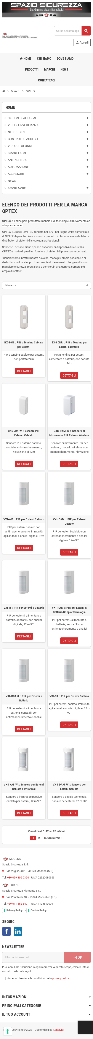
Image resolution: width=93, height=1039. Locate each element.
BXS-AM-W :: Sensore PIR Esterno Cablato (24, 433)
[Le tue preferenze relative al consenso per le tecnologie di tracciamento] (7, 1031)
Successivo (53, 838)
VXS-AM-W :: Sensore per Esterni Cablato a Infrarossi (24, 787)
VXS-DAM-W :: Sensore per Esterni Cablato (69, 787)
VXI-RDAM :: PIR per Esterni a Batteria (24, 698)
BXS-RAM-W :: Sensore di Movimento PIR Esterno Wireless (69, 433)
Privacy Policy (14, 910)
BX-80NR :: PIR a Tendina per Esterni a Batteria (69, 344)
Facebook (6, 931)
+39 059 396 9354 (18, 877)
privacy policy (60, 978)
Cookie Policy (38, 910)
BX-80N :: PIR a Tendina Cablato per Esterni (23, 344)
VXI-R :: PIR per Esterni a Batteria (24, 607)
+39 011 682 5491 (18, 903)
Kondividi (58, 1029)
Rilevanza (10, 285)
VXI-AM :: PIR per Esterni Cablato (23, 519)
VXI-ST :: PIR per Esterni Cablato (69, 696)
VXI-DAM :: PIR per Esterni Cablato (69, 521)
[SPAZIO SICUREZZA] (20, 35)
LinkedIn (18, 931)
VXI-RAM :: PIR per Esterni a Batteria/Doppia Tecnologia (69, 610)
